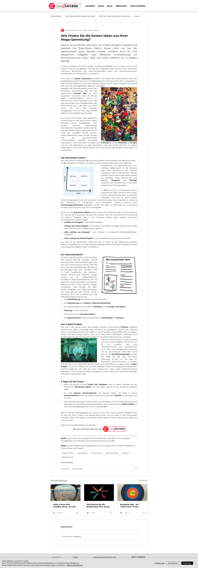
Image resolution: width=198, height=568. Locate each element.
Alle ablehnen (173, 563)
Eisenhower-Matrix (112, 453)
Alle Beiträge (56, 16)
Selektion (125, 453)
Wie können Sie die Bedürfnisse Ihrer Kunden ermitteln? (99, 505)
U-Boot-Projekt (96, 453)
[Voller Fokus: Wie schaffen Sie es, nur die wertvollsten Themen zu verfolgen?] (65, 492)
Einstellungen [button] (160, 563)
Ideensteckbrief (67, 457)
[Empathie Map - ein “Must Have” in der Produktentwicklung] (132, 492)
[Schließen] (195, 563)
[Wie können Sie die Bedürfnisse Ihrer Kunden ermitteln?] (99, 492)
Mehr (136, 16)
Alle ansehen (142, 480)
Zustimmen (187, 563)
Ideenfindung (82, 453)
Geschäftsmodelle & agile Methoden (80, 16)
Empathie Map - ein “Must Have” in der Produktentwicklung (130, 505)
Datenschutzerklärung (75, 565)
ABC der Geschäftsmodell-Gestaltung (114, 16)
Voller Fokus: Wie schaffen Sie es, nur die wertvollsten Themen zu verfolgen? (64, 505)
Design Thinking (68, 453)
